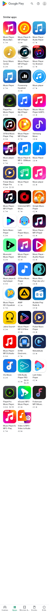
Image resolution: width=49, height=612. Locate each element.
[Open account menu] (44, 4)
